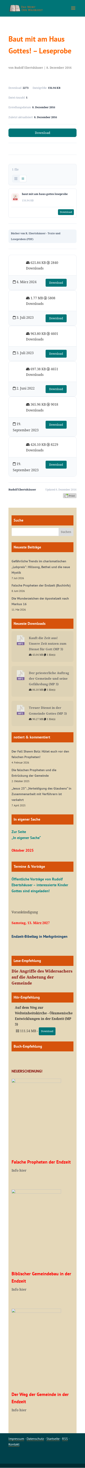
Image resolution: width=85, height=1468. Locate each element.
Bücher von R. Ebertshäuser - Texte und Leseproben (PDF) (35, 236)
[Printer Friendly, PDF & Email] (70, 495)
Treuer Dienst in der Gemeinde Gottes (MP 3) (48, 710)
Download (42, 133)
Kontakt (13, 1444)
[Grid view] (16, 178)
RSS (65, 1439)
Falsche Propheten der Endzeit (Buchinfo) (41, 585)
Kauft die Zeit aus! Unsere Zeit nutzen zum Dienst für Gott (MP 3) (47, 643)
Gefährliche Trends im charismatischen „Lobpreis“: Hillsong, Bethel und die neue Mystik (41, 566)
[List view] (23, 178)
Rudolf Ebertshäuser (28, 68)
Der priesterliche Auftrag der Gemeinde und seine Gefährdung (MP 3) (49, 678)
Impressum (16, 1439)
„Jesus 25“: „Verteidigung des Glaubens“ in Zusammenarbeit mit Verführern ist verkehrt (41, 794)
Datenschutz (35, 1439)
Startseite (53, 1439)
